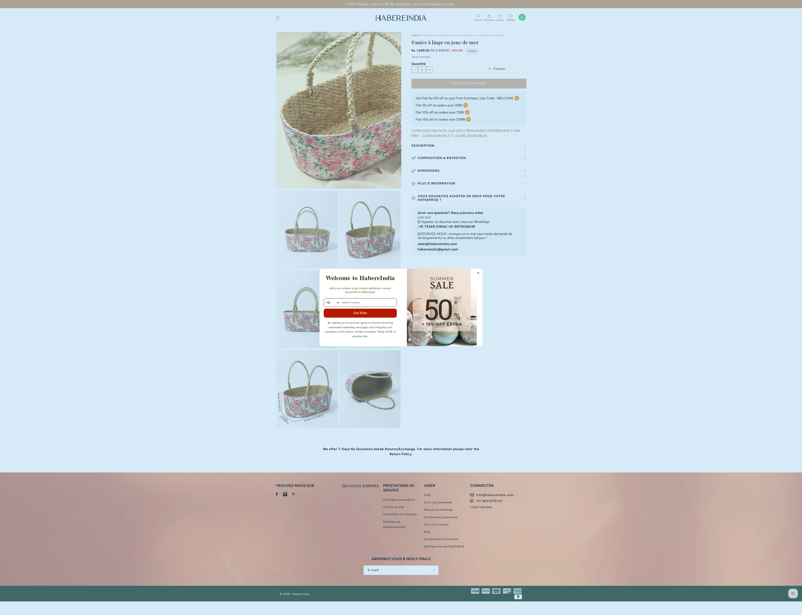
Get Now (360, 313)
